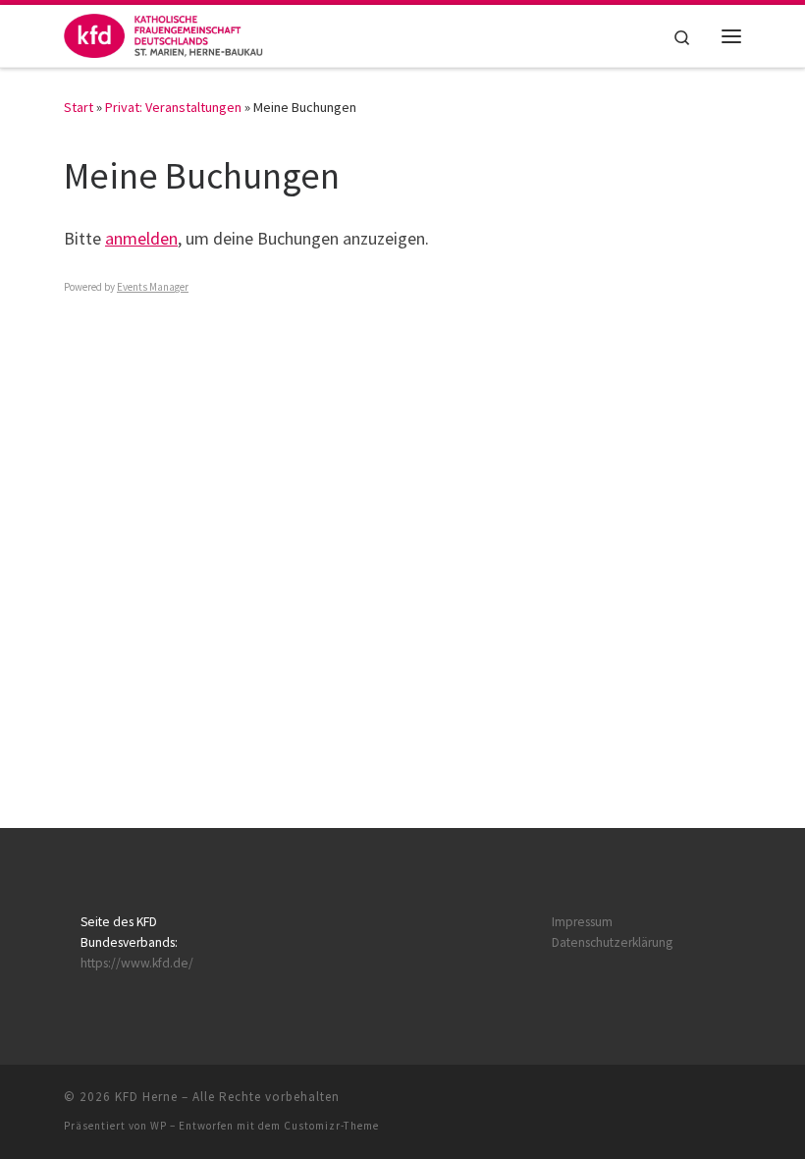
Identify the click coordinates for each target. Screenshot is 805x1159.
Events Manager (152, 287)
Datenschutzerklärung (612, 942)
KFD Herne (146, 1096)
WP (158, 1125)
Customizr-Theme (331, 1125)
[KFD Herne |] (163, 33)
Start (78, 107)
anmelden (141, 238)
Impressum (582, 921)
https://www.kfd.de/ (136, 963)
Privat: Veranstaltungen (173, 107)
